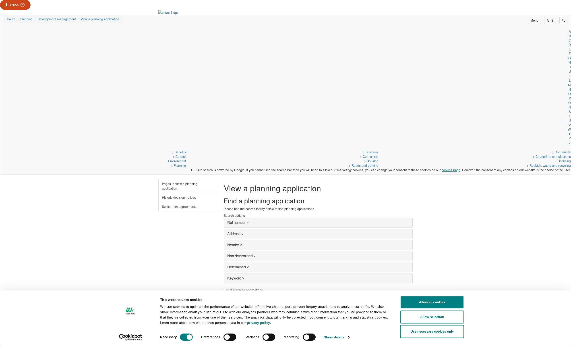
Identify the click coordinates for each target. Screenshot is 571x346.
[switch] (229, 337)
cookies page (451, 170)
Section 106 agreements (179, 206)
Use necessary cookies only (432, 331)
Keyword (235, 278)
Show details (334, 337)
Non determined (241, 255)
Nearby (234, 244)
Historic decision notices (179, 197)
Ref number (238, 222)
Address (235, 233)
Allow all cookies (432, 302)
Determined (238, 266)
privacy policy (258, 323)
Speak (14, 5)
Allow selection (432, 317)
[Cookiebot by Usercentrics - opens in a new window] (130, 337)
